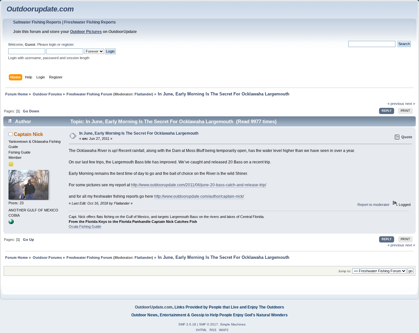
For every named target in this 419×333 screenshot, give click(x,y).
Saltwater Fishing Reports (37, 22)
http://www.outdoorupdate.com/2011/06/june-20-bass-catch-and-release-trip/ (198, 185)
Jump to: (344, 271)
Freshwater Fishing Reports (90, 22)
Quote (406, 137)
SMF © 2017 (208, 324)
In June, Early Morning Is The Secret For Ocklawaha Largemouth (138, 133)
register (67, 44)
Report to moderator (373, 205)
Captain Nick (28, 134)
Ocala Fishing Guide (85, 226)
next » (410, 104)
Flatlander (143, 94)
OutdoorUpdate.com (154, 307)
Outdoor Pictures (86, 31)
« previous (396, 104)
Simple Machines (233, 324)
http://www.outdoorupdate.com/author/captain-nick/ (199, 196)
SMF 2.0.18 (187, 324)
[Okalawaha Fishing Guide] (11, 223)
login (52, 44)
